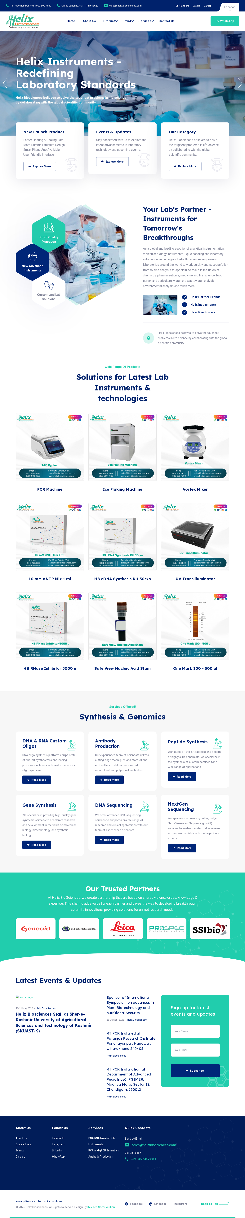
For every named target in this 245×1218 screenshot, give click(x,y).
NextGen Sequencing (181, 806)
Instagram (58, 1144)
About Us (89, 21)
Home (71, 21)
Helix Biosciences (46, 1008)
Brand (126, 21)
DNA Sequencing (114, 805)
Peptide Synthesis (187, 742)
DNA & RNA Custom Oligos (44, 743)
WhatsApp (227, 21)
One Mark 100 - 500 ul (195, 668)
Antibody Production (107, 743)
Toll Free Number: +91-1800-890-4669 (30, 5)
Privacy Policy (24, 1201)
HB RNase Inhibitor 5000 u (49, 668)
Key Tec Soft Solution (101, 1207)
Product (109, 21)
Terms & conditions (50, 1201)
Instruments (95, 1144)
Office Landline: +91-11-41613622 (79, 5)
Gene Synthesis (39, 805)
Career (207, 5)
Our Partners (182, 5)
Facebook (58, 1138)
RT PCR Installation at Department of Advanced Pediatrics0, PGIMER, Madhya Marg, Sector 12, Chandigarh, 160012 (129, 1079)
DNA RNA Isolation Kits (101, 1138)
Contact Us (166, 21)
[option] (122, 83)
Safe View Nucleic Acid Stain (122, 668)
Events (196, 5)
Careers (20, 1156)
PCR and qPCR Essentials (103, 1150)
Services (145, 21)
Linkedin (57, 1150)
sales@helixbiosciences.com (125, 5)
